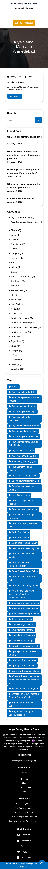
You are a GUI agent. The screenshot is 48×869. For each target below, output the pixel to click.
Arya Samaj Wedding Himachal (26, 222)
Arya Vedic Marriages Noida (25, 475)
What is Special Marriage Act (25, 688)
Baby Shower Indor (21, 495)
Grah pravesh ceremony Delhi (26, 548)
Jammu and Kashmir (21, 276)
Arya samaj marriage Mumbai (25, 426)
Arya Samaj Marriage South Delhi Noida (23, 443)
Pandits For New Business (24, 327)
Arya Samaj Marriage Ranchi (25, 436)
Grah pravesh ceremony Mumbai (21, 555)
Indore (14, 267)
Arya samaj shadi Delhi (23, 451)
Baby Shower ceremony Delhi (26, 481)
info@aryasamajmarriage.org (24, 760)
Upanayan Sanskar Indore (24, 660)
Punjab (14, 336)
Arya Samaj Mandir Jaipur (24, 411)
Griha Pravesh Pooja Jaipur (25, 571)
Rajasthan (16, 341)
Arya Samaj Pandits (21, 217)
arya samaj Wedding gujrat (24, 461)
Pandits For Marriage (21, 322)
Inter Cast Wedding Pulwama (25, 614)
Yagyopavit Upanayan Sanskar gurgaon (21, 713)
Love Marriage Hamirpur (23, 624)
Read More (15, 96)
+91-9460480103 (24, 755)
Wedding (15, 369)
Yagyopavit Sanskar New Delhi (22, 704)
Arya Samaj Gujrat (15, 82)
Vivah (13, 364)
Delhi (13, 239)
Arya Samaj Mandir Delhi (23, 392)
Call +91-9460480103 (24, 23)
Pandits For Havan (20, 318)
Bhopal (14, 230)
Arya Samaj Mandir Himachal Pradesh (24, 399)
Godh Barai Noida (20, 538)
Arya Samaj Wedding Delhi (24, 456)
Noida (14, 309)
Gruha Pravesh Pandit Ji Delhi (22, 578)
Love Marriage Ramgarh (23, 635)
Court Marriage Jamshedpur (25, 509)
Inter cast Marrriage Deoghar (25, 608)
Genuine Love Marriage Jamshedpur (21, 516)
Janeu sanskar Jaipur (22, 619)
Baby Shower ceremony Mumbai (21, 488)
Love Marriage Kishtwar (23, 630)
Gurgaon (15, 253)
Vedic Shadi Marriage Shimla (25, 671)
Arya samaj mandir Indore (24, 406)
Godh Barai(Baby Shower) (20, 199)
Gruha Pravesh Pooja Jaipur (25, 585)
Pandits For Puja (19, 332)
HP (12, 262)
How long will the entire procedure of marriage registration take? (21, 594)
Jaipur (14, 272)
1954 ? (15, 387)
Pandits (14, 313)
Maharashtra (17, 290)
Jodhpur (15, 285)
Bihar (13, 235)
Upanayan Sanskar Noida (24, 665)
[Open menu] (24, 15)
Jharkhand (16, 281)
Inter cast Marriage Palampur (25, 603)
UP (12, 355)
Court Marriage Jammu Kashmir (21, 502)
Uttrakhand (16, 359)
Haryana (15, 258)
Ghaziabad (16, 244)
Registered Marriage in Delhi (25, 646)
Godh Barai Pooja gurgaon (24, 543)
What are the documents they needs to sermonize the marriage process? (23, 155)
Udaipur (15, 350)
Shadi (13, 346)
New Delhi (16, 304)
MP (12, 295)
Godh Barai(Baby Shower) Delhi (23, 525)
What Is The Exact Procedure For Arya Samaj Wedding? (24, 696)
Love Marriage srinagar (23, 641)
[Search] (38, 120)
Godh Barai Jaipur (20, 532)
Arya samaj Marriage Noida (25, 431)
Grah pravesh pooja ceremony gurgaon (19, 564)
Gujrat (14, 249)
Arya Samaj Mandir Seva (24, 3)
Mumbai (15, 299)
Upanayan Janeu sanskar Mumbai (22, 653)
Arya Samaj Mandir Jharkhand (19, 419)
